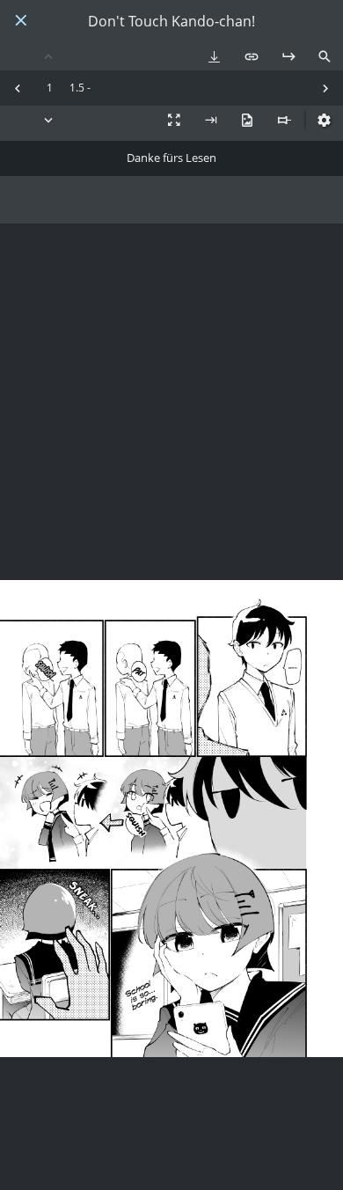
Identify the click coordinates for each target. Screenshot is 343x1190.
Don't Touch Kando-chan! (171, 21)
